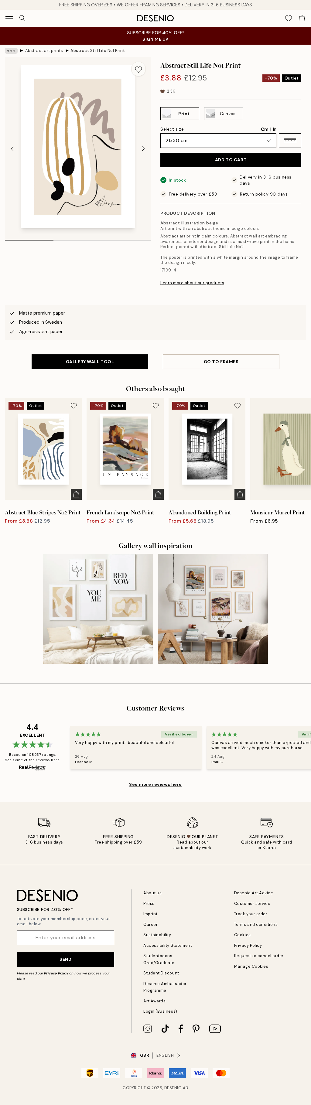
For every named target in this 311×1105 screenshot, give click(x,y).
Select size (172, 129)
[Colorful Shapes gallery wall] (213, 609)
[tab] (29, 238)
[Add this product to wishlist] (138, 69)
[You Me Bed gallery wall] (98, 609)
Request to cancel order (259, 955)
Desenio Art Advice (253, 892)
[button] (290, 140)
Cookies (242, 934)
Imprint (150, 913)
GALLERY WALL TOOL (90, 361)
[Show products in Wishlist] (288, 18)
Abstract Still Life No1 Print (97, 50)
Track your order (250, 913)
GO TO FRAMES (221, 361)
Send (65, 959)
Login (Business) (160, 1011)
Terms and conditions (256, 924)
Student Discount (161, 973)
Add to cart (231, 159)
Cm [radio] (264, 129)
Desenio (173, 1087)
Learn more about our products (192, 282)
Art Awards (154, 1001)
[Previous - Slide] (12, 148)
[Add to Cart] (76, 494)
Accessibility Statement (167, 945)
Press (149, 903)
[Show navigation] (9, 18)
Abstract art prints (44, 50)
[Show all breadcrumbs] (11, 51)
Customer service (252, 903)
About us (152, 892)
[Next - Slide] (143, 148)
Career (150, 924)
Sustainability (157, 934)
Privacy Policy (56, 973)
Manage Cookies (251, 966)
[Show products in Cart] (302, 18)
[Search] (22, 18)
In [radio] (274, 129)
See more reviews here (155, 784)
